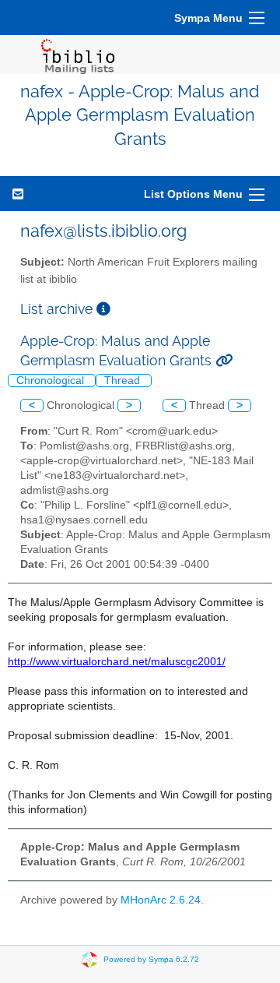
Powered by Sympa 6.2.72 (151, 958)
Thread (123, 380)
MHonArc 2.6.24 (161, 900)
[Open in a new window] (103, 309)
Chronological (51, 380)
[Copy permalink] (224, 360)
